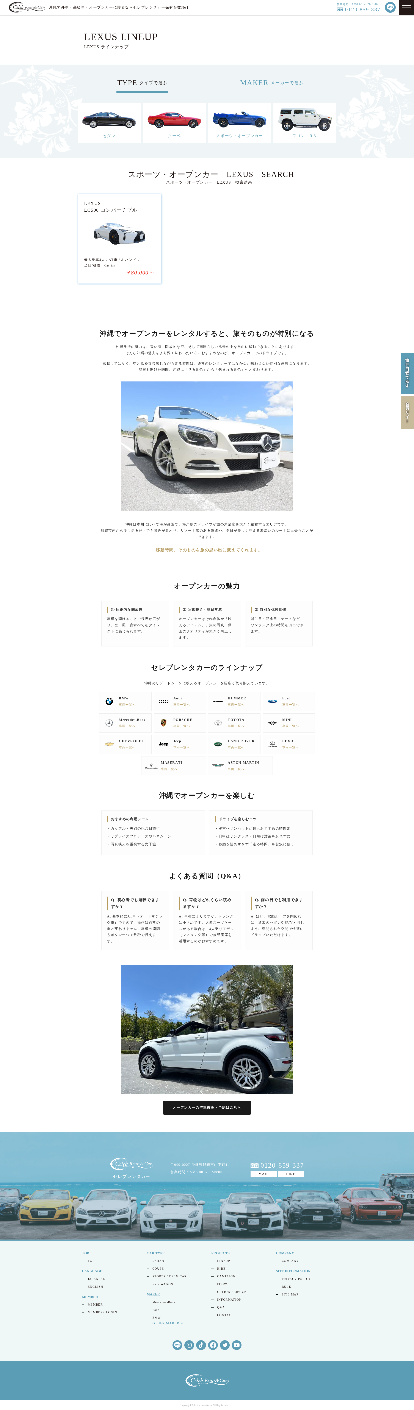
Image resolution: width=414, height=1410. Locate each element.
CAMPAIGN (226, 1276)
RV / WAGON (162, 1284)
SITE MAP (290, 1294)
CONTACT (225, 1315)
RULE (286, 1286)
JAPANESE (96, 1279)
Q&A (221, 1307)
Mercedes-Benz (164, 1302)
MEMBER (95, 1304)
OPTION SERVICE (231, 1292)
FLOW (222, 1284)
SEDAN (158, 1261)
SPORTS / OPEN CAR (169, 1276)
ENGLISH (95, 1286)
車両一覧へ (127, 704)
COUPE (158, 1268)
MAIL (264, 1174)
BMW (156, 1317)
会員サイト (407, 412)
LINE (290, 1174)
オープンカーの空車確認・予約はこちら (207, 1107)
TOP (91, 1261)
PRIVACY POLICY (296, 1279)
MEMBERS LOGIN (102, 1312)
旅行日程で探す (407, 373)
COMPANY (290, 1261)
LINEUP (223, 1261)
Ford (156, 1310)
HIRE (221, 1268)
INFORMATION (229, 1299)
